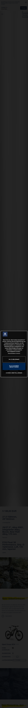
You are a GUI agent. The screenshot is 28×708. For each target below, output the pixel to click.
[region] (14, 354)
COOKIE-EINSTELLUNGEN (14, 373)
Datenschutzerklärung (12, 353)
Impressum (18, 353)
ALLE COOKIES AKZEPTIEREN (14, 366)
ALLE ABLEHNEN (14, 359)
